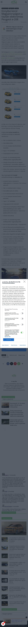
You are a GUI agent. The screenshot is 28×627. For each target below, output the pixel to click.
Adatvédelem (23, 345)
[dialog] (14, 313)
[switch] (22, 313)
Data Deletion (5, 345)
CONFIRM (8, 339)
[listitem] (14, 310)
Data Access (14, 345)
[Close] (24, 282)
